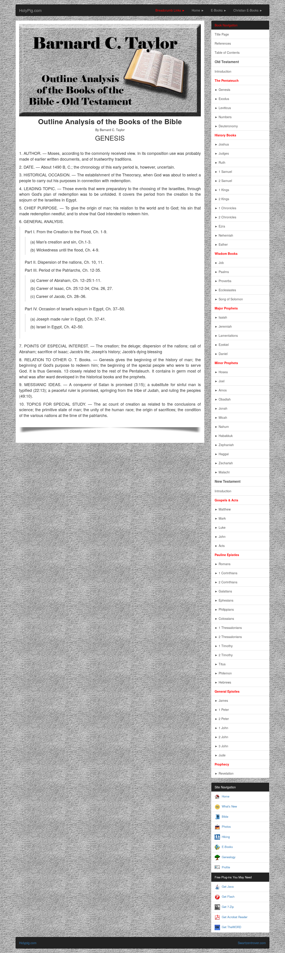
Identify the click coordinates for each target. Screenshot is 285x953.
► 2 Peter (222, 718)
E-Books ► (219, 10)
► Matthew (223, 509)
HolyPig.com (30, 10)
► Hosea (221, 372)
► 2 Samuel (223, 180)
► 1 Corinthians (226, 573)
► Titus (220, 664)
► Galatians (223, 591)
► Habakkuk (224, 435)
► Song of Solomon (229, 299)
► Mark (220, 518)
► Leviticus (223, 108)
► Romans (222, 564)
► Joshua (222, 144)
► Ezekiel (222, 344)
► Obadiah (223, 399)
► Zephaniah (224, 445)
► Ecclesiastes (225, 290)
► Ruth (220, 162)
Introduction (223, 71)
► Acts (220, 545)
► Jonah (221, 408)
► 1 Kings (222, 189)
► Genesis (222, 89)
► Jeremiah (223, 326)
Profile (226, 867)
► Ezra (220, 226)
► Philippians (224, 609)
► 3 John (221, 746)
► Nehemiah (224, 235)
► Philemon (223, 673)
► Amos (221, 390)
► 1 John (221, 728)
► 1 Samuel (223, 171)
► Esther (221, 244)
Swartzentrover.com (252, 943)
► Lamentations (226, 335)
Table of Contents (227, 52)
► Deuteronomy (226, 126)
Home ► (198, 10)
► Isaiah (221, 317)
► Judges (222, 153)
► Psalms (222, 271)
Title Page (222, 34)
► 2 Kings (222, 199)
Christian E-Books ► (248, 10)
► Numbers (223, 117)
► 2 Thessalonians (228, 636)
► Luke (220, 527)
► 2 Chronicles (225, 217)
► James (221, 700)
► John (220, 536)
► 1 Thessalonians (228, 627)
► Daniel (221, 353)
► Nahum (222, 426)
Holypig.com (28, 943)
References (223, 43)
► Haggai (222, 454)
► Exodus (222, 98)
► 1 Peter (222, 709)
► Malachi (222, 472)
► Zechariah (224, 463)
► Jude (220, 755)
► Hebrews (223, 682)
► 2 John (221, 737)
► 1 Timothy (224, 646)
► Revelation (224, 773)
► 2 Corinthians (226, 582)
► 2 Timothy (224, 655)
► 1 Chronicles (225, 208)
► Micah (221, 417)
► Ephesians (224, 600)
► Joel (219, 381)
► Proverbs (223, 281)
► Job (219, 262)
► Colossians (224, 618)
